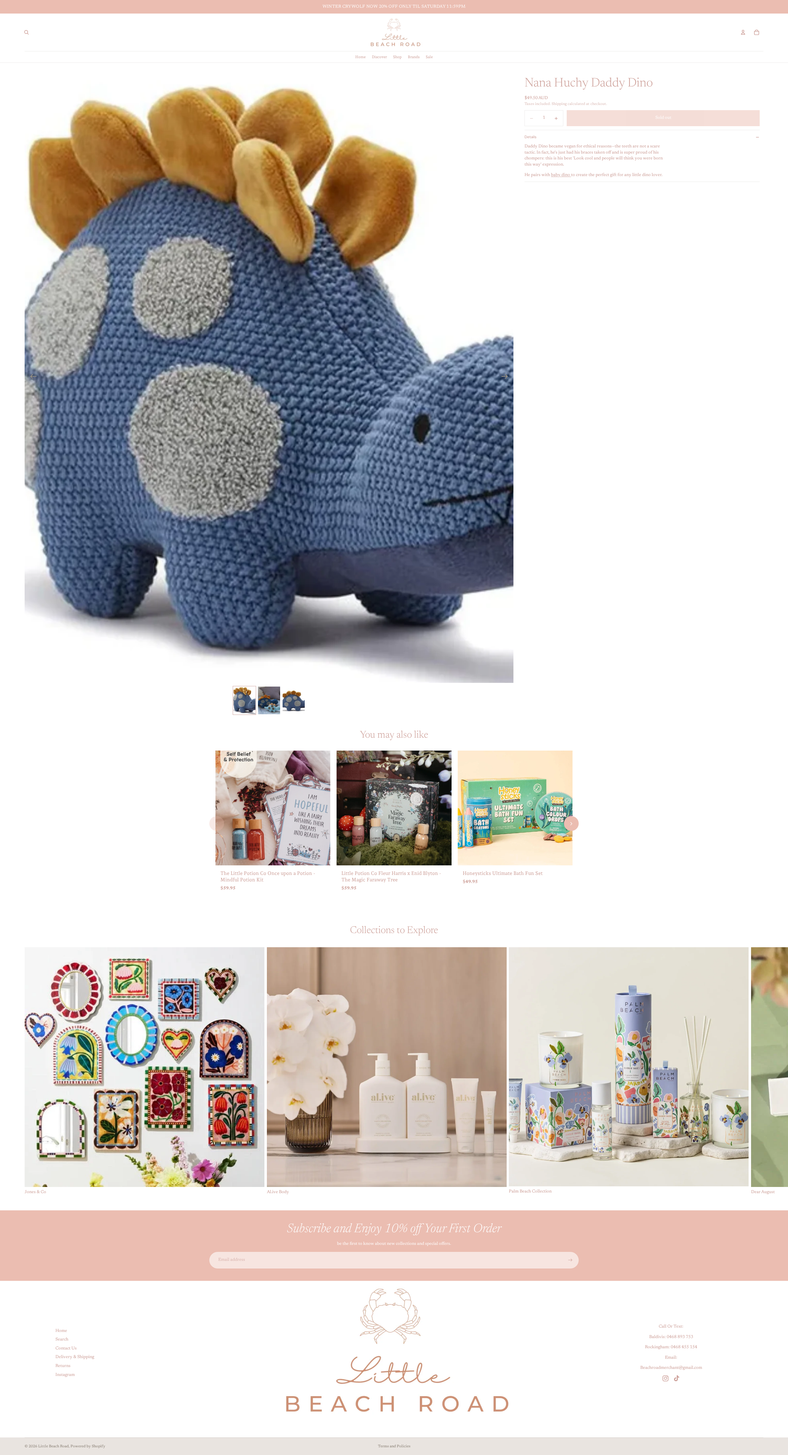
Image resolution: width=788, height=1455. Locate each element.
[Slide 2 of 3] (269, 700)
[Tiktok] (676, 1378)
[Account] (743, 32)
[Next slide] (506, 377)
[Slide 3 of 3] (294, 700)
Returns (62, 1366)
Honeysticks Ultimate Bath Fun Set (503, 873)
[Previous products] (216, 823)
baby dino (561, 175)
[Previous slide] (31, 377)
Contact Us (66, 1348)
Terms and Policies (394, 1446)
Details (530, 136)
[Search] (26, 32)
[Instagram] (665, 1378)
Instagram (65, 1375)
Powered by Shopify (87, 1446)
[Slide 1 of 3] (244, 700)
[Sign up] (570, 1260)
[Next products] (571, 823)
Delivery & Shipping (74, 1357)
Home (61, 1331)
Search (61, 1339)
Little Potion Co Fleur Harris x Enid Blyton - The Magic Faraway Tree (391, 876)
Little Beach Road (53, 1446)
